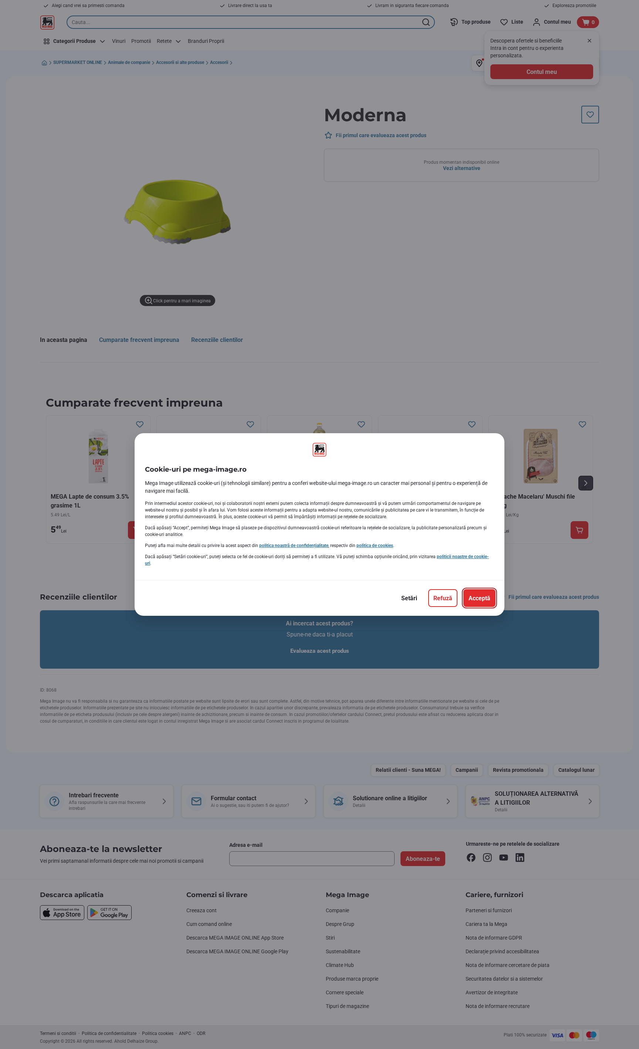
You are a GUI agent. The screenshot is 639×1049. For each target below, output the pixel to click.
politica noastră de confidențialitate (293, 545)
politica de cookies (374, 545)
